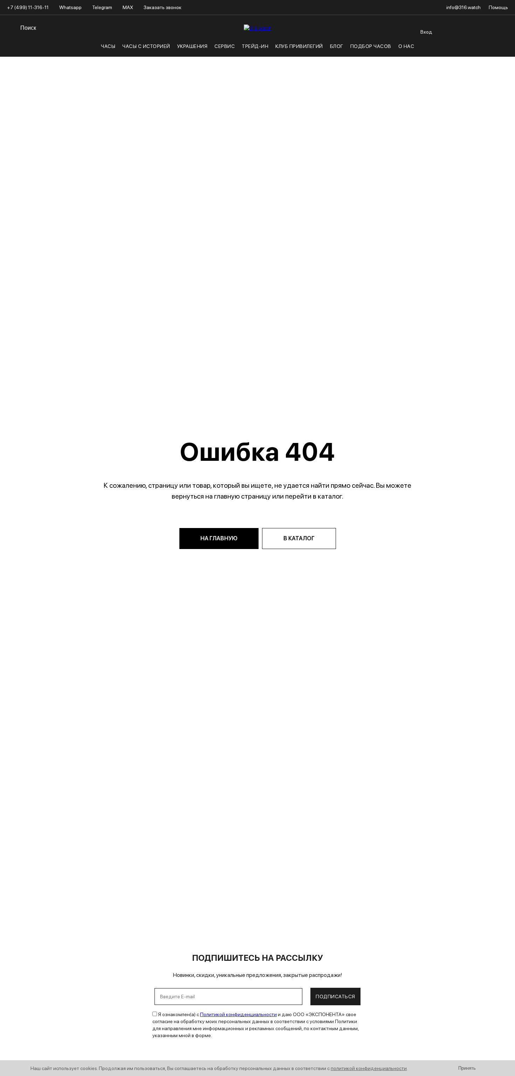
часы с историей (146, 46)
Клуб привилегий (299, 46)
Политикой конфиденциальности (238, 1014)
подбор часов (370, 46)
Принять (467, 1068)
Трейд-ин (255, 46)
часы (108, 46)
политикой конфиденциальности (369, 1068)
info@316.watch (464, 7)
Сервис (224, 46)
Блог (336, 46)
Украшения (192, 46)
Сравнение (439, 24)
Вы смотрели (454, 24)
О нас (406, 46)
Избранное (424, 24)
